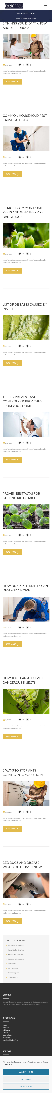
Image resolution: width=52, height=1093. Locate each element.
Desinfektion (12, 964)
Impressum (7, 1038)
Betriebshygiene (13, 973)
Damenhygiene (13, 968)
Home (18, 19)
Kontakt (5, 1032)
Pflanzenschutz (13, 977)
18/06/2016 (8, 627)
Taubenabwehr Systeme (16, 959)
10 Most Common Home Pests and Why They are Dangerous (23, 212)
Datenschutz (7, 1035)
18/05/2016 (8, 812)
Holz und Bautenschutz (16, 954)
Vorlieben (26, 1086)
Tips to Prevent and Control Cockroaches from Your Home (22, 401)
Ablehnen (26, 1079)
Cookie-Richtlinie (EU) (10, 1040)
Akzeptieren (26, 1072)
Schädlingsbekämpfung (16, 945)
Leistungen (6, 1030)
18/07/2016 (8, 346)
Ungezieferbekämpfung (16, 950)
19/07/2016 (8, 65)
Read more (11, 82)
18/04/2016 (8, 904)
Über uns (6, 1028)
